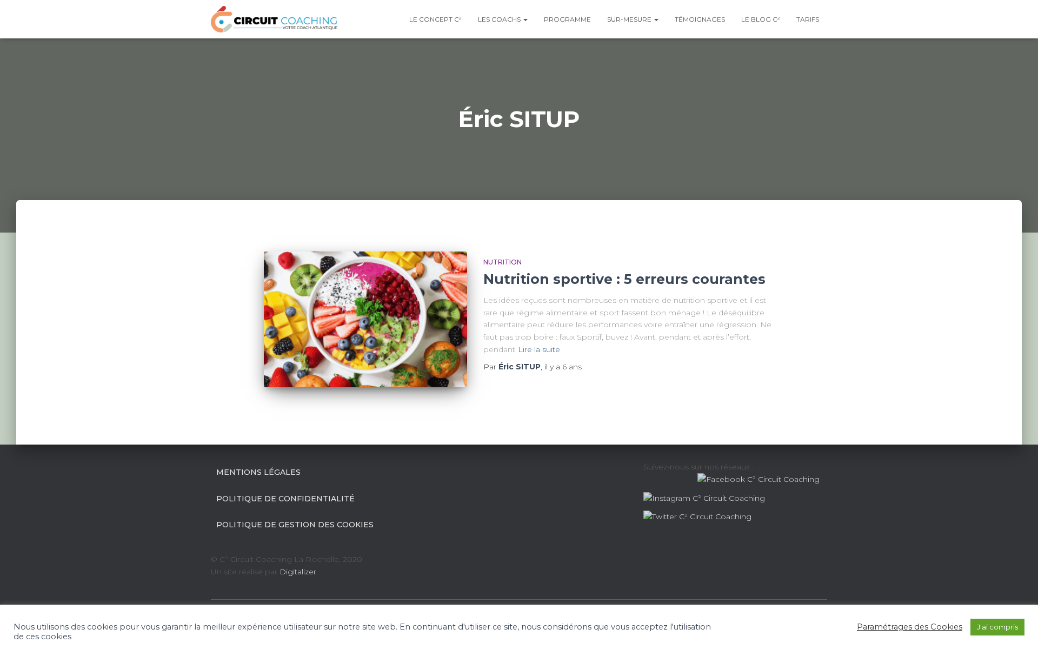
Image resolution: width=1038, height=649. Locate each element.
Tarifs (807, 19)
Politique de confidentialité (285, 499)
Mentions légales (258, 472)
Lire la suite (539, 349)
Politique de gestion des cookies (295, 524)
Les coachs (500, 19)
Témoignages (700, 19)
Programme (567, 19)
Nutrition (502, 262)
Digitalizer (298, 572)
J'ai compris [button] (997, 626)
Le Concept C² (435, 19)
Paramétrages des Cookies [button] (909, 627)
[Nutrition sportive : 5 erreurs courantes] (365, 319)
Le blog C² (760, 19)
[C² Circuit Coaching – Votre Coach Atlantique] (274, 19)
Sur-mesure (630, 19)
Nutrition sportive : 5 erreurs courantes (624, 279)
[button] (525, 19)
